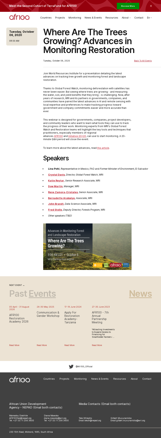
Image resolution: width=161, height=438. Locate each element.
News (140, 293)
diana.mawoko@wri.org (55, 418)
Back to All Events (143, 61)
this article (103, 147)
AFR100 (58, 136)
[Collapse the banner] (151, 6)
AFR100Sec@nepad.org (20, 418)
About (134, 378)
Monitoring (75, 17)
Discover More (128, 6)
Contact (138, 17)
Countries (46, 17)
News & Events (93, 17)
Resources (111, 17)
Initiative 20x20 (77, 136)
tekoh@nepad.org (93, 420)
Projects (60, 17)
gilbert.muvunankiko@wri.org (130, 420)
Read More (14, 345)
